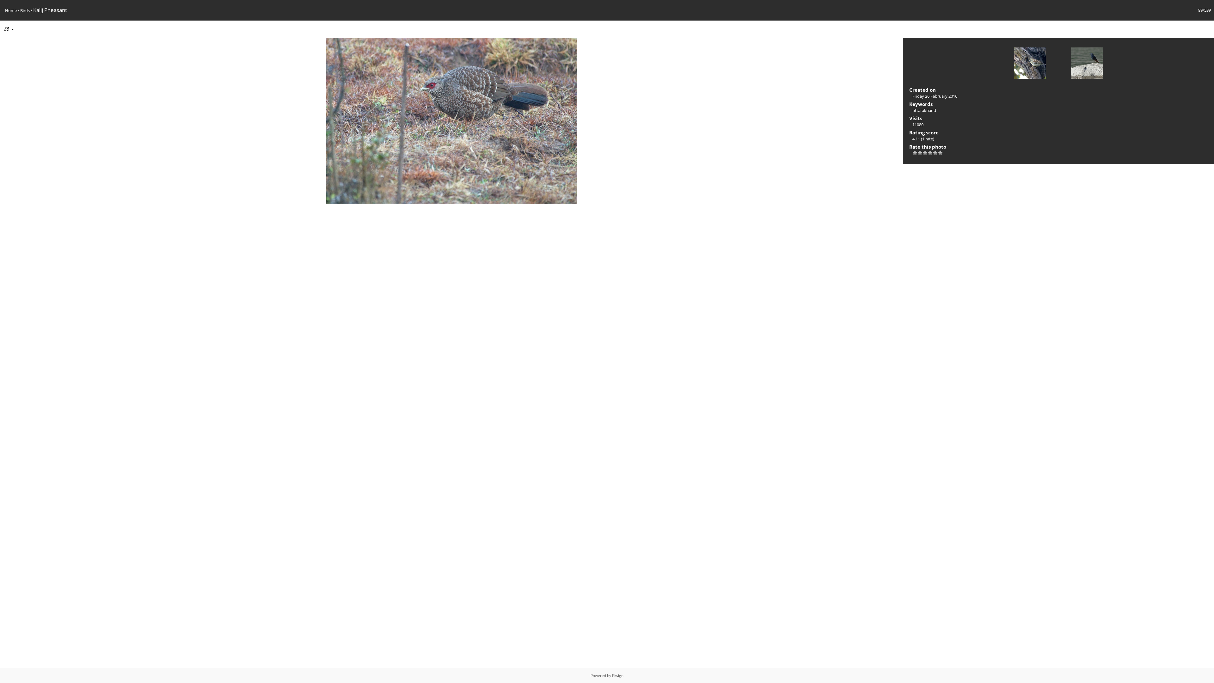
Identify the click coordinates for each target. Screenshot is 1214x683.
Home (11, 10)
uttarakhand (924, 110)
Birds (25, 10)
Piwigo (617, 675)
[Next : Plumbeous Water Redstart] (1087, 63)
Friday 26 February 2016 (934, 96)
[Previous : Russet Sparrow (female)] (1030, 63)
